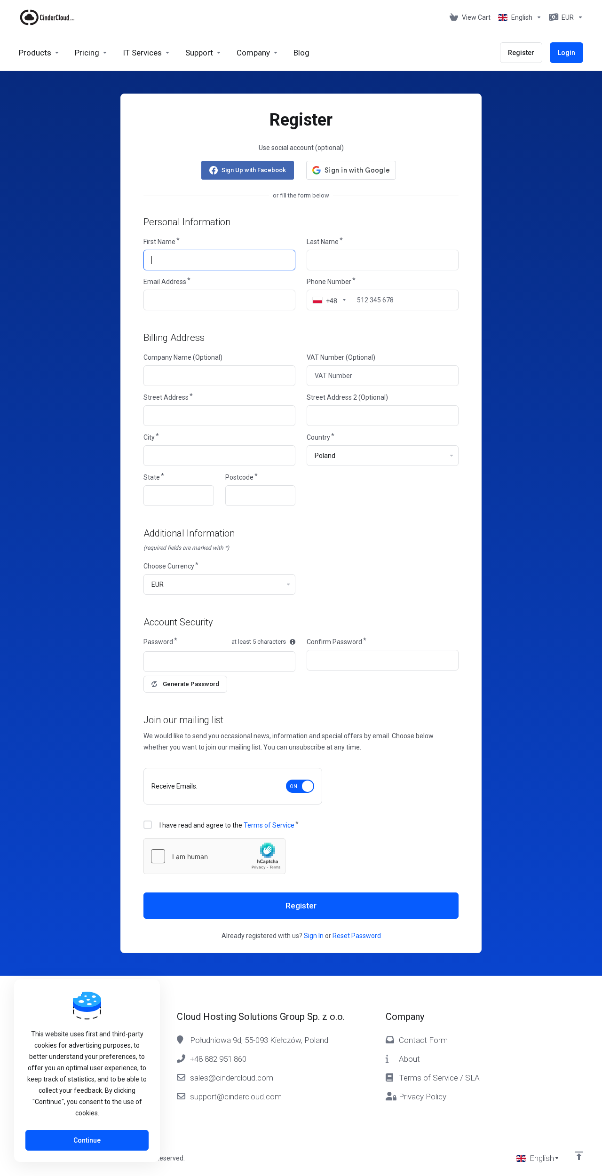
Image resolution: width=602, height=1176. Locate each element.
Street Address (166, 397)
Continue (87, 1140)
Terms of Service (269, 825)
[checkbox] (147, 825)
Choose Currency (168, 566)
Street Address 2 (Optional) (347, 397)
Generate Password (191, 683)
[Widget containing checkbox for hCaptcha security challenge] (214, 856)
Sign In (314, 935)
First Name (159, 241)
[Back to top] (579, 1156)
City (149, 437)
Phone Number (329, 281)
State (151, 477)
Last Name (323, 241)
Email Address (164, 281)
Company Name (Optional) (182, 357)
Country (318, 437)
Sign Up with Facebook (254, 170)
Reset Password (357, 935)
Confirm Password (334, 642)
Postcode (239, 477)
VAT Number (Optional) (341, 357)
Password (158, 642)
